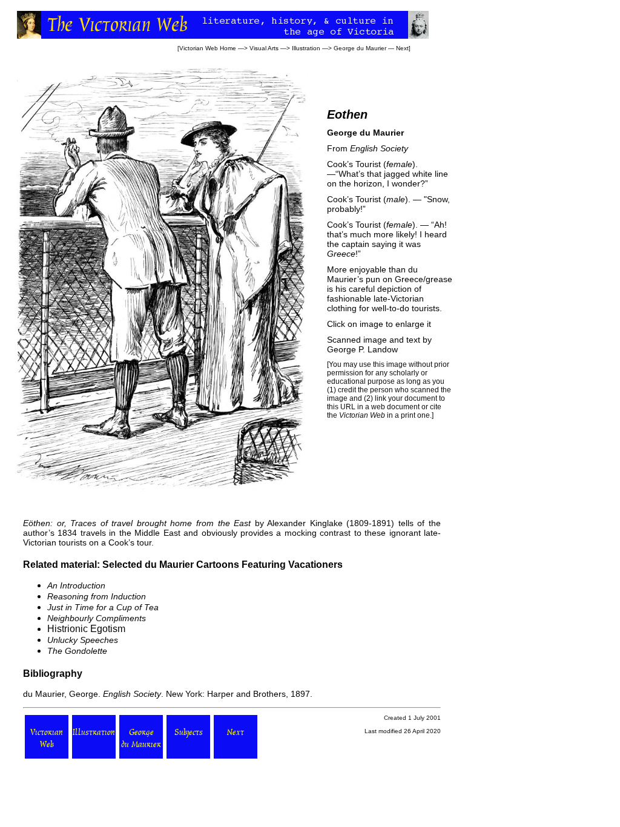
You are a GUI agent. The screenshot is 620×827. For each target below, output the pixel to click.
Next (402, 48)
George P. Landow (362, 349)
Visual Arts (264, 48)
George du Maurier (360, 48)
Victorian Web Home (207, 48)
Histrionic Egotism (86, 629)
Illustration (306, 48)
